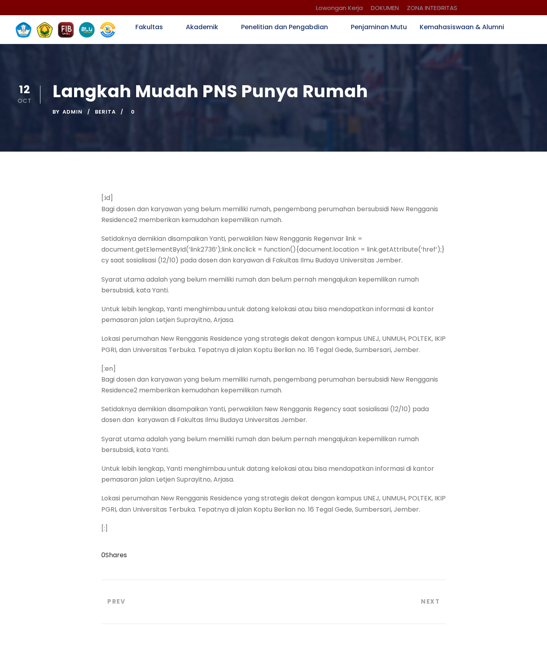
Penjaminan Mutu (379, 27)
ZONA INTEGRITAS (432, 8)
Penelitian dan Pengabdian (284, 27)
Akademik (202, 27)
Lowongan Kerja (339, 8)
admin (72, 112)
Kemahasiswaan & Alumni (462, 27)
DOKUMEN (385, 8)
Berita (105, 112)
